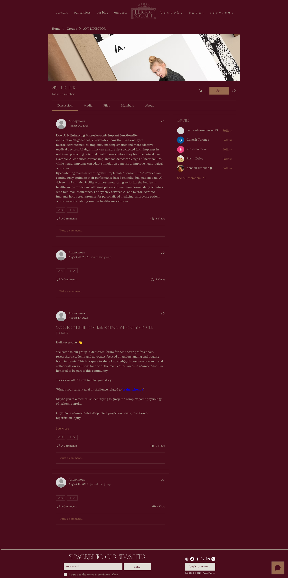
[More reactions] (72, 210)
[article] (110, 178)
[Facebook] (197, 559)
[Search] (200, 91)
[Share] (162, 121)
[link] (64, 105)
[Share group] (233, 90)
